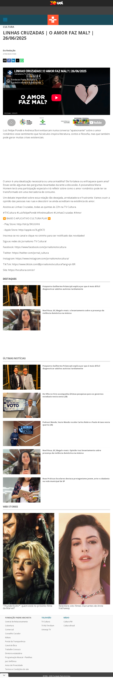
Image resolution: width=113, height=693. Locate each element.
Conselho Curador (13, 634)
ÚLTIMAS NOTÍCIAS (14, 358)
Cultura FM (68, 622)
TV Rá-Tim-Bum (47, 626)
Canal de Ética (11, 645)
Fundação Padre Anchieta (18, 618)
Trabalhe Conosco (13, 649)
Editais (8, 637)
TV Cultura (53, 20)
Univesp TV (46, 630)
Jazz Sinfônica (10, 661)
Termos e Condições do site (17, 669)
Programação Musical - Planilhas (18, 657)
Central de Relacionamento (16, 622)
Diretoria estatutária (13, 653)
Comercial (9, 630)
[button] (5, 60)
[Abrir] (5, 20)
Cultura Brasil (69, 626)
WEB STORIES (10, 506)
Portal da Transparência (15, 641)
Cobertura (9, 626)
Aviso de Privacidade (14, 665)
